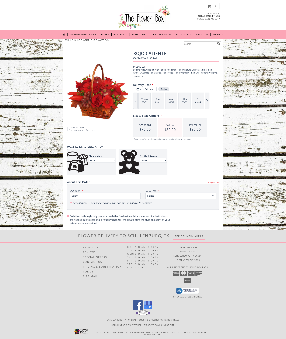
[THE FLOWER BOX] (144, 16)
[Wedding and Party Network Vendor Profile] (143, 314)
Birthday (120, 34)
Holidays (182, 34)
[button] (212, 6)
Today (164, 89)
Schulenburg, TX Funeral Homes (126, 319)
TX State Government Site (159, 325)
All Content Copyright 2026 (113, 332)
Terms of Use (152, 334)
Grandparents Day (83, 34)
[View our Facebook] (138, 309)
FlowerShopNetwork (145, 332)
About (200, 34)
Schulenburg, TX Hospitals (163, 319)
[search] (218, 43)
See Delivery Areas (189, 236)
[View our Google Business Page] (148, 309)
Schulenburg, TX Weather (126, 325)
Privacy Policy (170, 332)
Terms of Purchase (194, 332)
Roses (105, 34)
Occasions (160, 34)
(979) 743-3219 (212, 18)
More (216, 34)
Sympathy (138, 34)
